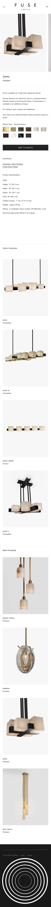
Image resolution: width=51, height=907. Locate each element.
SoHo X (6, 531)
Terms (23, 855)
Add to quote (25, 148)
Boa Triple (7, 829)
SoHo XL (6, 390)
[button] (25, 124)
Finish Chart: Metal (10, 167)
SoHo (5, 320)
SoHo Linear (8, 461)
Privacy (29, 855)
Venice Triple (8, 618)
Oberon (6, 688)
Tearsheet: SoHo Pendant (13, 164)
